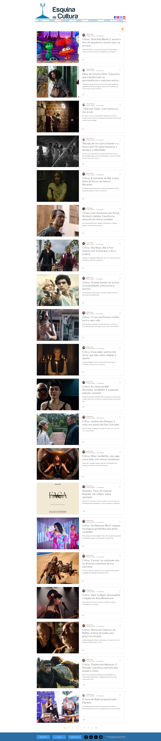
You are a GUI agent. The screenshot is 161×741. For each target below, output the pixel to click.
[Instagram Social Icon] (118, 17)
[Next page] (92, 728)
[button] (107, 21)
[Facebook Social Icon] (115, 17)
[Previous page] (68, 728)
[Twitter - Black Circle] (91, 737)
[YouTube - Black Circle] (101, 737)
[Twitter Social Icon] (121, 17)
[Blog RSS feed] (122, 29)
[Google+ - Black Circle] (96, 737)
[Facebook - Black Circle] (86, 737)
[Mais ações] (120, 35)
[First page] (65, 728)
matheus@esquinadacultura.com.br (116, 737)
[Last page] (96, 728)
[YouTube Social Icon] (124, 17)
